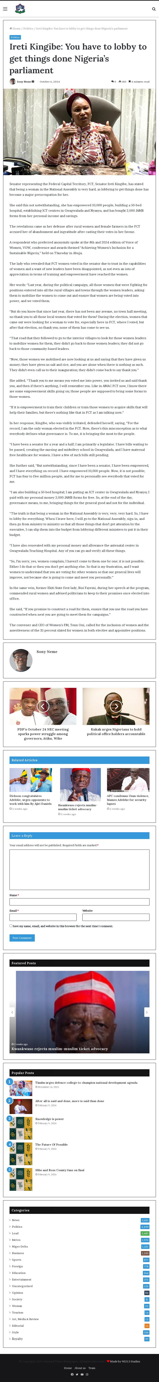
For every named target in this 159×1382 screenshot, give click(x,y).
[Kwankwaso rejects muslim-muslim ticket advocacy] (79, 784)
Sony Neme (24, 81)
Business (18, 1253)
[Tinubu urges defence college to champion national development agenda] (21, 1088)
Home (16, 28)
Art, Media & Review (25, 1319)
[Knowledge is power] (21, 1128)
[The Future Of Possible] (21, 1153)
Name (14, 895)
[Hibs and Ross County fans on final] (21, 1179)
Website (87, 910)
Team (91, 1368)
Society (17, 1299)
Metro (16, 1240)
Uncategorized (22, 1286)
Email (14, 910)
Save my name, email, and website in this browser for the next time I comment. (63, 926)
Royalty (17, 1339)
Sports (16, 1259)
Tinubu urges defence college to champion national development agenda (86, 1083)
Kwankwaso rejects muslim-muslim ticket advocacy (77, 807)
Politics (28, 28)
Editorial (18, 1325)
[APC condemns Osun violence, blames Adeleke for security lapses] (128, 780)
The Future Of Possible (51, 1144)
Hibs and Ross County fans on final (59, 1170)
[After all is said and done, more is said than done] (21, 1106)
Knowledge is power (49, 1119)
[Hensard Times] (20, 9)
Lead (15, 1233)
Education (18, 1273)
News (15, 1220)
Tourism (17, 1312)
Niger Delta (20, 1246)
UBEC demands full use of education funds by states (60, 1048)
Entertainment (21, 1279)
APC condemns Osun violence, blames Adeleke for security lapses (128, 800)
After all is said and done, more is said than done (69, 1101)
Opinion (17, 1292)
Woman (17, 1306)
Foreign (17, 1266)
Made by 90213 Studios (125, 1361)
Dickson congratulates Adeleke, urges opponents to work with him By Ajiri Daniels (31, 800)
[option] (79, 1012)
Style (15, 1332)
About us (80, 1368)
